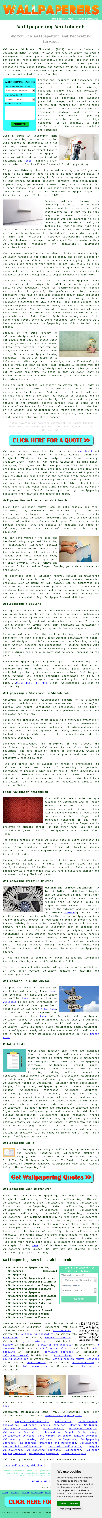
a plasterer (62, 1330)
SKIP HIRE (10, 1337)
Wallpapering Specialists (21, 1432)
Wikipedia (9, 1002)
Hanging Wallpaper (83, 1425)
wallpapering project (17, 1252)
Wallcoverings (87, 1421)
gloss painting (34, 1341)
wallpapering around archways (50, 1068)
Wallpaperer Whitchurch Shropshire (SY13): (34, 49)
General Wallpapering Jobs (63, 1415)
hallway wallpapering (81, 1093)
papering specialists (26, 260)
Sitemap (5, 1493)
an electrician (83, 1362)
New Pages (15, 1493)
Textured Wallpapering (65, 1446)
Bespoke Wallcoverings (32, 1421)
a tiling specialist (54, 1348)
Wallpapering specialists (21, 451)
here (53, 991)
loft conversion (35, 1366)
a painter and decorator (55, 1345)
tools (27, 161)
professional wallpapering (80, 1076)
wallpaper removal (16, 1355)
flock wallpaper (53, 830)
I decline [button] (74, 1503)
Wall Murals (53, 1428)
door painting (36, 1362)
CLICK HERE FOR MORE (32, 683)
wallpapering (54, 83)
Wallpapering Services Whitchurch (37, 1260)
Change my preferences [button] (70, 1509)
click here (48, 1009)
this (43, 1016)
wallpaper (75, 53)
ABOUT (70, 19)
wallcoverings (25, 1115)
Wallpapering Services (20, 1428)
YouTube (69, 912)
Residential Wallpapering (22, 1446)
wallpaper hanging (44, 354)
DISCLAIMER (92, 19)
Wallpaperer (73, 1450)
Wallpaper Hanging (83, 1428)
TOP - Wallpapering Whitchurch (24, 1465)
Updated (25, 1493)
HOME (54, 19)
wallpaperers (68, 472)
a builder (84, 1366)
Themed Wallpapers (73, 1453)
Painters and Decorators (58, 1443)
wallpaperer (80, 280)
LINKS (62, 19)
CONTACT (80, 19)
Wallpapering (63, 1421)
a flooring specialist (37, 1334)
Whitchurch (85, 451)
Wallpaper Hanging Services (44, 1425)
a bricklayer (63, 1355)
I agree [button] (63, 1503)
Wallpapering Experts (44, 1453)
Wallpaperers (67, 1439)
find (15, 1195)
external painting (58, 1337)
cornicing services (58, 1352)
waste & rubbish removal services (75, 1359)
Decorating (10, 1425)
